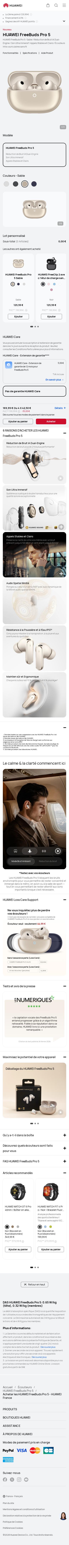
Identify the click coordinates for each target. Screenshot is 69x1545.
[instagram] (19, 1480)
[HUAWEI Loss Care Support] (34, 940)
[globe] (4, 1496)
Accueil (8, 1387)
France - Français (14, 1496)
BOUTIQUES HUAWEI (16, 1417)
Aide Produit (47, 52)
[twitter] (12, 1480)
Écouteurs (25, 1387)
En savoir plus (53, 379)
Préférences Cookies (13, 1527)
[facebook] (5, 1480)
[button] (48, 5)
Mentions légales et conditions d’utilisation (24, 1509)
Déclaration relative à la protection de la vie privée (27, 1515)
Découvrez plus (48, 1347)
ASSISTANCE (11, 1426)
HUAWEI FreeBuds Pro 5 (18, 1391)
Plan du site (8, 1503)
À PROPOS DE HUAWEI (17, 1434)
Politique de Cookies (13, 1521)
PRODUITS (10, 1409)
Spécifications (30, 52)
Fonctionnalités (10, 52)
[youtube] (26, 1480)
